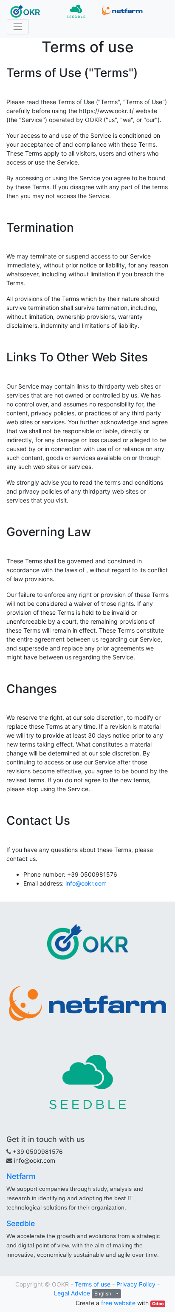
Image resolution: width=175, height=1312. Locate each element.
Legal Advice (72, 1293)
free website (118, 1302)
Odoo (158, 1303)
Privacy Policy (135, 1284)
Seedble (20, 1223)
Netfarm (20, 1176)
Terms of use (92, 1284)
